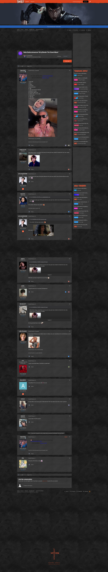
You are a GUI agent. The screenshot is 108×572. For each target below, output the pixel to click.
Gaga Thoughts (82, 79)
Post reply (67, 61)
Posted (32, 70)
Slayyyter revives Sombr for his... (81, 87)
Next (22, 66)
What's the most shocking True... (81, 118)
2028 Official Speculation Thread (81, 96)
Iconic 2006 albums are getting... (81, 109)
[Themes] (90, 1)
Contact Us (57, 562)
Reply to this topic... (28, 485)
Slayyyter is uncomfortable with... (81, 141)
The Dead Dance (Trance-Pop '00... (81, 123)
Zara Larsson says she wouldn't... (81, 100)
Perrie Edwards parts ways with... (81, 224)
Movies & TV (80, 120)
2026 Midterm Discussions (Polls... (81, 114)
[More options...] (70, 70)
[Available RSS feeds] (90, 491)
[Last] (25, 66)
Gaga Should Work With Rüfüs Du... (81, 128)
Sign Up (85, 1)
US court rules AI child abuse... (80, 73)
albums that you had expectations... (81, 137)
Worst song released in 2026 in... (81, 220)
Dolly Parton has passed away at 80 (81, 132)
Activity (32, 1)
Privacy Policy (51, 562)
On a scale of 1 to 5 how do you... (81, 215)
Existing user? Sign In (77, 1)
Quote (32, 145)
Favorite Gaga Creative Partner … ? (81, 91)
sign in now (45, 481)
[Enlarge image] (42, 117)
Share (59, 56)
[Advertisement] (44, 41)
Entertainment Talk (82, 107)
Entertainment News (36, 57)
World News (80, 75)
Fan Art (81, 125)
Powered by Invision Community (54, 564)
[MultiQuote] (29, 145)
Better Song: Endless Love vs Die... (81, 105)
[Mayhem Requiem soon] (54, 13)
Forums (27, 1)
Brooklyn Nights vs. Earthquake (80, 78)
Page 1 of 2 (29, 66)
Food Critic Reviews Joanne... (80, 82)
